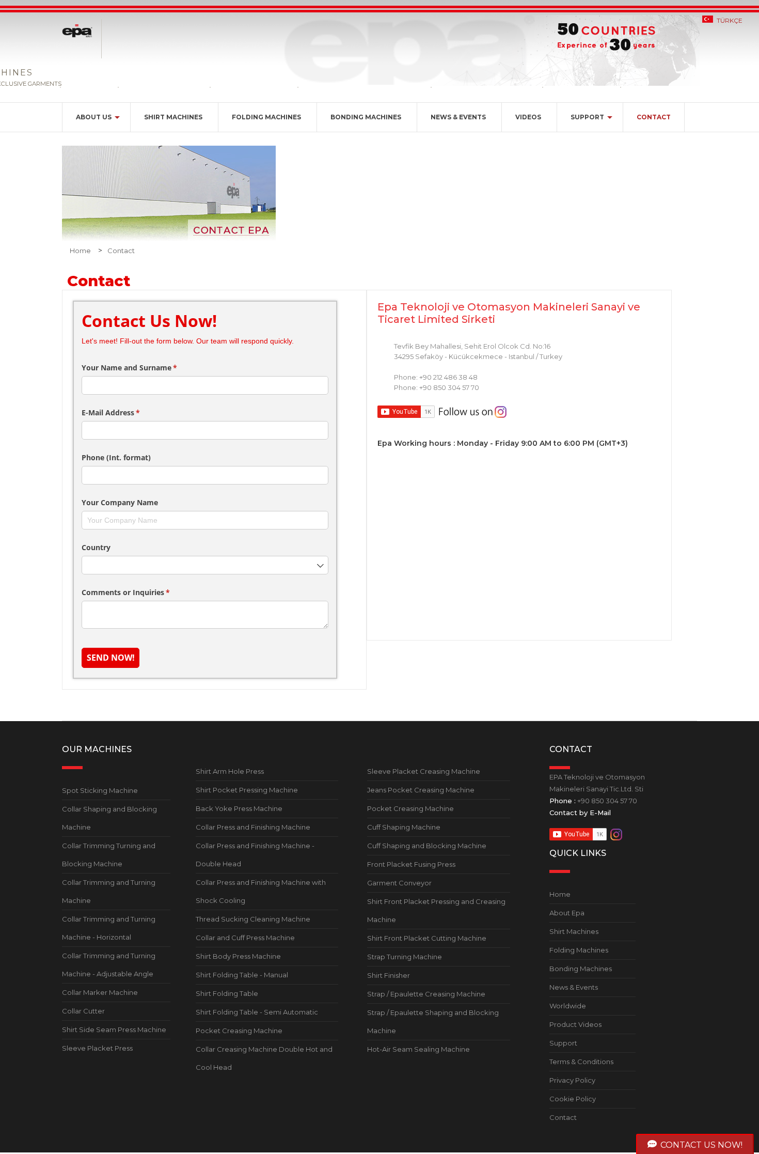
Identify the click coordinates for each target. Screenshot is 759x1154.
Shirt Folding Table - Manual (242, 975)
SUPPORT (587, 117)
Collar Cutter (83, 1011)
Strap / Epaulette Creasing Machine (426, 994)
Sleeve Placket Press (97, 1048)
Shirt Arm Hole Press (230, 771)
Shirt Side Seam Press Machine (114, 1029)
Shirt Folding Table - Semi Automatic (257, 1012)
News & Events (573, 987)
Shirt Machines (573, 931)
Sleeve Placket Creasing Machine (423, 771)
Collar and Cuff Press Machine (245, 937)
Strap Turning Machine (404, 957)
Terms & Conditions (581, 1061)
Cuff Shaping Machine (403, 827)
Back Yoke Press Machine (239, 808)
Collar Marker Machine (100, 992)
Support (563, 1043)
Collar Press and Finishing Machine (253, 827)
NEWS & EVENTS (458, 117)
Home (80, 250)
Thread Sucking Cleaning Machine (253, 919)
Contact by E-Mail (580, 812)
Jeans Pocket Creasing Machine (421, 790)
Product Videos (575, 1024)
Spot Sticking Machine (100, 790)
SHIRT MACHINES (173, 117)
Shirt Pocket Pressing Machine (247, 790)
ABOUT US (94, 117)
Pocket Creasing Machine (239, 1030)
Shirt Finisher (388, 975)
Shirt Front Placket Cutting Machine (426, 938)
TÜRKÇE (729, 20)
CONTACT (654, 117)
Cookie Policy (572, 1099)
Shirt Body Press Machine (238, 956)
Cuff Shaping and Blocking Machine (426, 845)
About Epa (566, 913)
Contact (121, 250)
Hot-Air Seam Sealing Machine (418, 1049)
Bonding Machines (580, 968)
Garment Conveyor (399, 883)
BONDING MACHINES (365, 117)
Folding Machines (578, 950)
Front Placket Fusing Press (411, 864)
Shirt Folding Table (227, 993)
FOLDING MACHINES (266, 117)
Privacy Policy (572, 1080)
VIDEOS (528, 117)
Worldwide (567, 1006)
